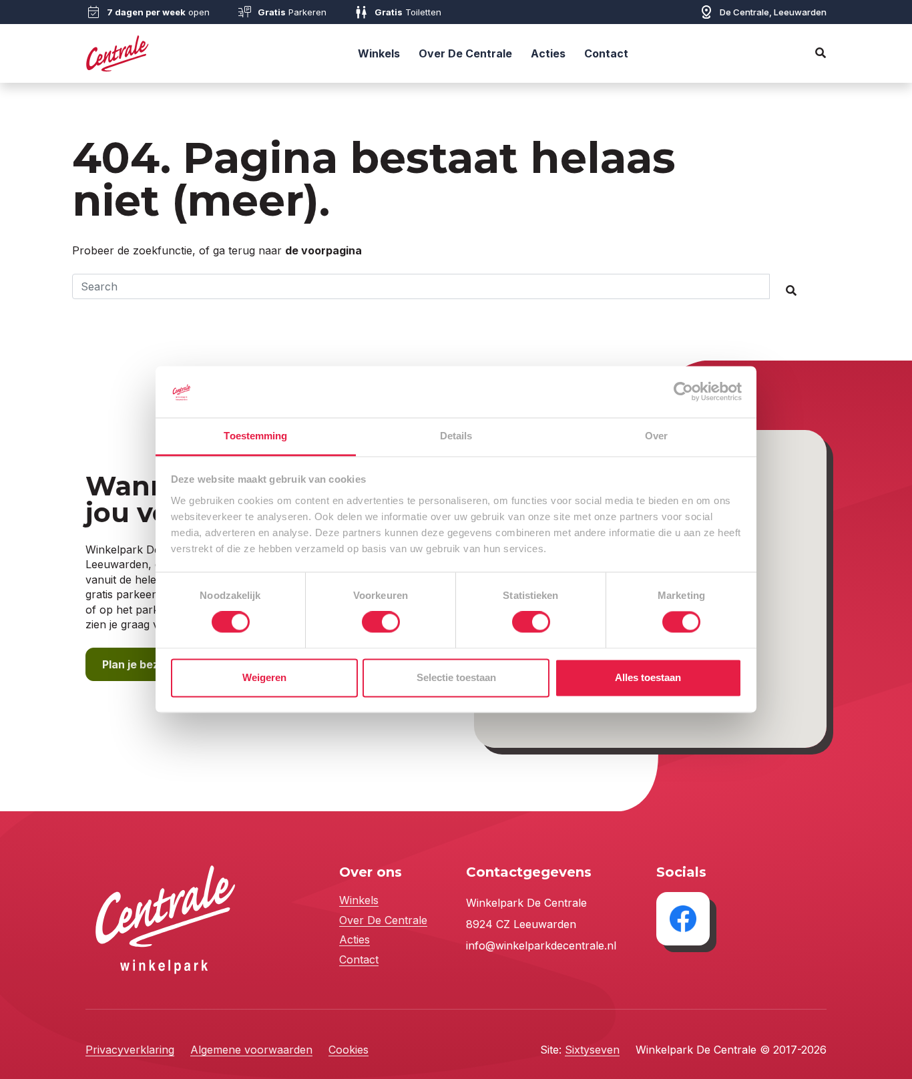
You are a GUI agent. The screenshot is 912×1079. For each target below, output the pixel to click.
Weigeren (264, 677)
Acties (548, 53)
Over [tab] (656, 435)
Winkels (379, 53)
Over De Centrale (465, 53)
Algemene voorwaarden (251, 1049)
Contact (606, 53)
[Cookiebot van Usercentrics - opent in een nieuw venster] (683, 392)
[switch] (381, 622)
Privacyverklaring (129, 1049)
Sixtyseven (592, 1049)
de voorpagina (323, 250)
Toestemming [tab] (255, 435)
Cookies (348, 1049)
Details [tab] (456, 435)
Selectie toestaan (456, 677)
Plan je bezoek (140, 664)
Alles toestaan (648, 677)
